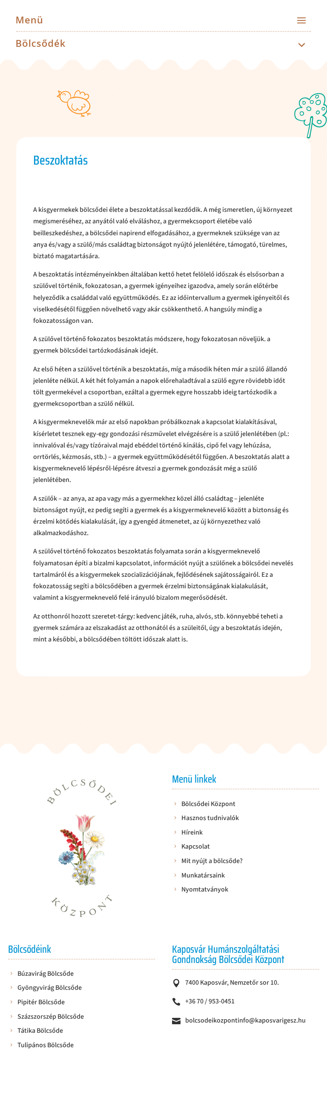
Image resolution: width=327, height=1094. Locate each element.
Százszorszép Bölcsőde (50, 1017)
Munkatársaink (203, 876)
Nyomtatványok (204, 890)
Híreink (192, 833)
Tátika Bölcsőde (40, 1031)
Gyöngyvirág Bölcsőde (49, 988)
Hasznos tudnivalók (210, 819)
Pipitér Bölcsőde (41, 1003)
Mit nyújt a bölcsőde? (212, 862)
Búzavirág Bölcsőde (45, 974)
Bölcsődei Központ (208, 805)
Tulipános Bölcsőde (45, 1046)
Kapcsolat (195, 847)
